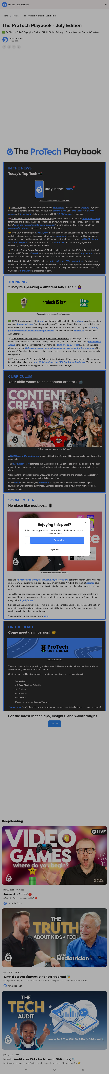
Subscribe (59, 540)
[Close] (85, 522)
